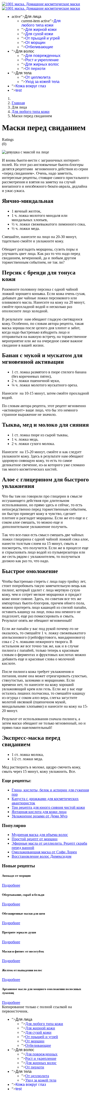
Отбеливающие (39, 47)
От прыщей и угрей (42, 38)
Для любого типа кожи (41, 23)
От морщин (35, 43)
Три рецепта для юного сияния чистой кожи (48, 807)
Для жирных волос (42, 64)
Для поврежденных (42, 56)
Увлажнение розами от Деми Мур (39, 816)
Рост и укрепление (42, 60)
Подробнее (11, 885)
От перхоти (35, 69)
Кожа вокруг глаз (31, 86)
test (19, 90)
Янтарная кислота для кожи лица (39, 812)
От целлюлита (37, 77)
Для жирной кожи (41, 29)
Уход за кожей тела (42, 82)
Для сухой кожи (39, 34)
